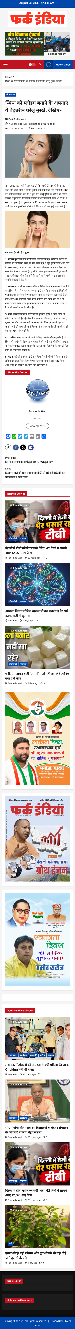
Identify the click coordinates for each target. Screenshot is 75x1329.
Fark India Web (17, 119)
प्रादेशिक (23, 1055)
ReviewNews (57, 1321)
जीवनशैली (10, 94)
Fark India (12, 620)
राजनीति (33, 1055)
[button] (5, 64)
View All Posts (38, 426)
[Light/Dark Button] (32, 64)
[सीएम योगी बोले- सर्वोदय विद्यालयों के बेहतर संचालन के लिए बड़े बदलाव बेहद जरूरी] (37, 1101)
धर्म (10, 1243)
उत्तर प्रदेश (13, 1055)
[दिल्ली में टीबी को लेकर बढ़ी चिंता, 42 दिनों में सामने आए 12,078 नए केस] (37, 521)
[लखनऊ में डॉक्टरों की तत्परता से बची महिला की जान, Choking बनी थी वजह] (37, 1038)
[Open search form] (40, 64)
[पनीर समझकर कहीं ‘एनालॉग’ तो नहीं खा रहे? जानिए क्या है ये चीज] (37, 647)
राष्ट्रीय (42, 1055)
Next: (35, 472)
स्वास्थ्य (23, 538)
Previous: (29, 459)
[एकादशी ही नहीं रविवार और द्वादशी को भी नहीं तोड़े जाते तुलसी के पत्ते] (37, 1226)
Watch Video (63, 64)
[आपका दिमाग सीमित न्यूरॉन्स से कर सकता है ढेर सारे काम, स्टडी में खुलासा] (37, 584)
